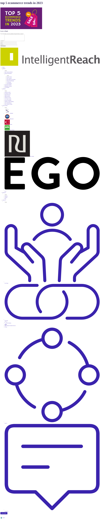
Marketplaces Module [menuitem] (8, 86)
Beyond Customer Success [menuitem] (11, 325)
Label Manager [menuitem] (9, 83)
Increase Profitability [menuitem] (8, 100)
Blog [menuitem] (5, 198)
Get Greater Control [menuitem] (8, 98)
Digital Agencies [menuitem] (7, 96)
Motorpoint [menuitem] (11, 118)
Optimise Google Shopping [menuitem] (9, 101)
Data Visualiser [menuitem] (9, 78)
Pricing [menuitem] (6, 326)
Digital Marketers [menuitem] (7, 94)
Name (1, 42)
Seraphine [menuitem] (11, 113)
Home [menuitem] (3, 67)
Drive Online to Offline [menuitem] (8, 104)
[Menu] (0, 47)
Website (1, 44)
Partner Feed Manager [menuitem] (10, 80)
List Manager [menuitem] (9, 82)
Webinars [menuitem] (6, 196)
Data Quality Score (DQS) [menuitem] (11, 79)
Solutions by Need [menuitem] (8, 97)
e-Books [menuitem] (6, 197)
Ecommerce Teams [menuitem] (8, 93)
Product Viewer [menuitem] (9, 76)
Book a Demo (4, 513)
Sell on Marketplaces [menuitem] (8, 102)
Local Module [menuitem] (7, 87)
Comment (2, 40)
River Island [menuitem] (32, 156)
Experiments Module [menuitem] (8, 84)
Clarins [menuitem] (11, 124)
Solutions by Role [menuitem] (7, 92)
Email (1, 43)
